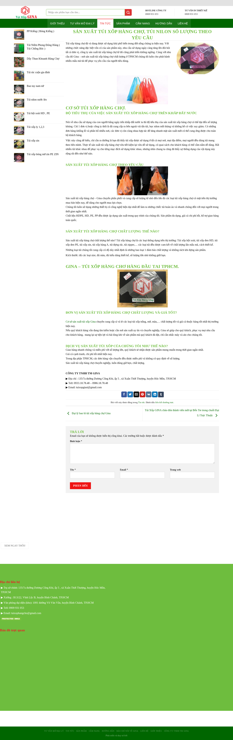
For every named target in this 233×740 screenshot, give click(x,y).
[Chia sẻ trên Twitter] (130, 394)
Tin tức (105, 23)
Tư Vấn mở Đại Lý (82, 23)
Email (124, 469)
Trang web (175, 469)
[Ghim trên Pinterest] (142, 394)
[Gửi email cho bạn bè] (136, 394)
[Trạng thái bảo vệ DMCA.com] (11, 618)
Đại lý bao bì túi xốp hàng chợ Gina (91, 413)
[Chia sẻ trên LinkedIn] (155, 394)
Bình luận (76, 441)
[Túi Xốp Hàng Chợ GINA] (29, 12)
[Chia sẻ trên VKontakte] (148, 394)
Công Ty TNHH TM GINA (176, 731)
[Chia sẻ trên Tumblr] (161, 394)
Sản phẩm (123, 23)
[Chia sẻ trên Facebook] (124, 394)
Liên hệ (183, 23)
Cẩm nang (143, 23)
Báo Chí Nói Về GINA (127, 731)
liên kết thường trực (164, 402)
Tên (73, 469)
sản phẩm (81, 731)
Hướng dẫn (163, 23)
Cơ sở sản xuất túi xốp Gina (81, 321)
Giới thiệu (57, 23)
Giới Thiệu (156, 731)
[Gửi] (128, 12)
